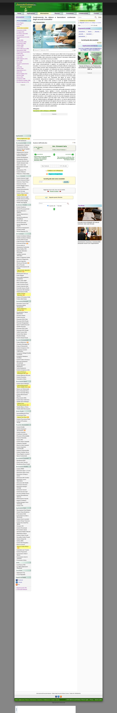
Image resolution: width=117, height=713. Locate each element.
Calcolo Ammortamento (23, 189)
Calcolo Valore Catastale (23, 441)
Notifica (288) (20, 45)
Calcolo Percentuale (22, 528)
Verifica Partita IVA (21, 539)
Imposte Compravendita (23, 450)
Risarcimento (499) (21, 41)
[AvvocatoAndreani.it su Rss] (61, 696)
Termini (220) (20, 68)
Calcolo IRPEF (20, 468)
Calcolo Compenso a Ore (23, 370)
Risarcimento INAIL (22, 398)
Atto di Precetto (21, 265)
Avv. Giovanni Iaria (39, 22)
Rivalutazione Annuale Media (22, 167)
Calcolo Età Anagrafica (22, 542)
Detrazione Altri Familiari (23, 477)
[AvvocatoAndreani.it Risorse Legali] (26, 5)
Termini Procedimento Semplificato (22, 218)
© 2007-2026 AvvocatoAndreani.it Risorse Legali (77, 699)
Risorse (57, 13)
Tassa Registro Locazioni (23, 454)
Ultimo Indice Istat (21, 164)
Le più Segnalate (21, 574)
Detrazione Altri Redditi (22, 482)
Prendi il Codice (54, 191)
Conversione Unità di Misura (22, 554)
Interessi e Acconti (21, 183)
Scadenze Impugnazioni (23, 227)
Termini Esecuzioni (21, 222)
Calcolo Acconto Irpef (22, 491)
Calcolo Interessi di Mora (23, 180)
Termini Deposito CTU (22, 231)
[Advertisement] (22, 110)
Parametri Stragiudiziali (22, 323)
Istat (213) (19, 72)
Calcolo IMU (20, 439)
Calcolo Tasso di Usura (22, 193)
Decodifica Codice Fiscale (23, 537)
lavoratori (89, 34)
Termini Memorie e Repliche (21, 211)
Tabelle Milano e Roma (22, 407)
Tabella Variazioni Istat (22, 163)
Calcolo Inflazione (21, 171)
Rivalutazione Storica (22, 159)
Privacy (91, 699)
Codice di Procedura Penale (22, 421)
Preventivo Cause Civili (22, 303)
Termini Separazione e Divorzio (22, 214)
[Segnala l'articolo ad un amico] (73, 50)
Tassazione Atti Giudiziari (23, 289)
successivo (68, 154)
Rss (19, 584)
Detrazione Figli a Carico (23, 472)
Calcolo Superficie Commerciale (21, 447)
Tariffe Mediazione (21, 368)
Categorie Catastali (21, 443)
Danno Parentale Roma (23, 391)
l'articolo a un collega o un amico (90, 22)
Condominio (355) (21, 43)
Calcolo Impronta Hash (22, 286)
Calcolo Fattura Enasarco (23, 359)
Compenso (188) (21, 78)
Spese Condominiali (22, 456)
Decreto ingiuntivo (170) (23, 82)
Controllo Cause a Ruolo (23, 288)
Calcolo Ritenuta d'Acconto (23, 375)
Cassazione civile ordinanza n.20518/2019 (44, 110)
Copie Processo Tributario (23, 241)
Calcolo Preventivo (21, 377)
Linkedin (20, 582)
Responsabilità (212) (22, 73)
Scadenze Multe (21, 229)
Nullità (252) (20, 53)
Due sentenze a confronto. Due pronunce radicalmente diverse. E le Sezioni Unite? (65, 158)
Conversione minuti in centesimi (22, 557)
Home (19, 13)
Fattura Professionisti (22, 346)
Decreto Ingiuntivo (21, 261)
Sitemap (57, 699)
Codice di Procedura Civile (23, 297)
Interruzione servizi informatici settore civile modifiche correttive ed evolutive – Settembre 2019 (42, 158)
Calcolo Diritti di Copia (22, 239)
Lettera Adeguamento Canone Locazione (22, 154)
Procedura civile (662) (22, 33)
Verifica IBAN (20, 540)
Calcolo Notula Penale (22, 337)
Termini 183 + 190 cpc (22, 220)
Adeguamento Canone (22, 152)
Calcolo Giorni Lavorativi (23, 519)
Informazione (44, 13)
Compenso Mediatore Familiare (22, 357)
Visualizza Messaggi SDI (23, 344)
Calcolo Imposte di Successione (21, 429)
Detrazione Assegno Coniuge (22, 487)
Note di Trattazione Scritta (23, 257)
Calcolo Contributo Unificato (24, 236)
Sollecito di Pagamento (22, 259)
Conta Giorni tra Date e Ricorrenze (22, 516)
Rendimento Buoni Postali (23, 464)
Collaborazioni (83, 13)
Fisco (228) (20, 60)
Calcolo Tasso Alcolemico (23, 512)
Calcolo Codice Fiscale (22, 535)
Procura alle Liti (21, 245)
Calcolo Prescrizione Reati (23, 419)
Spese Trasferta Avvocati (23, 324)
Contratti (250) (20, 55)
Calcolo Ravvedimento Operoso (22, 496)
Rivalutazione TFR (21, 170)
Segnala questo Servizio (55, 197)
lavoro (90, 31)
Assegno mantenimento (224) (23, 64)
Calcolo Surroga (21, 191)
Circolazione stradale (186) (23, 80)
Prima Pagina (20, 23)
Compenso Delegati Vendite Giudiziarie (24, 353)
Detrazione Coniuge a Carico (22, 475)
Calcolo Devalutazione (22, 157)
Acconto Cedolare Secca (23, 493)
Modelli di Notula (21, 335)
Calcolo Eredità (20, 427)
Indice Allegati (20, 275)
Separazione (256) (21, 50)
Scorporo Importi (21, 315)
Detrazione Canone (22, 489)
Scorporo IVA (20, 526)
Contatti (96, 13)
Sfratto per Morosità (22, 263)
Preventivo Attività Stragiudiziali (21, 306)
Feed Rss (19, 24)
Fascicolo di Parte (21, 243)
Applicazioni (31, 13)
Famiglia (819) (20, 32)
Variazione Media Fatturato (23, 531)
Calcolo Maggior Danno (23, 185)
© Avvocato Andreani (22, 589)
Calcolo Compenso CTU (23, 348)
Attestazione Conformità (23, 247)
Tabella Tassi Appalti (22, 202)
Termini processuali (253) (23, 52)
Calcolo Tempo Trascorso (23, 521)
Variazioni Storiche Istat (23, 161)
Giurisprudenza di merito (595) (23, 37)
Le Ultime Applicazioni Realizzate (22, 567)
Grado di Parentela (21, 437)
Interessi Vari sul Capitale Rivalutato (23, 149)
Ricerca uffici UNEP (22, 280)
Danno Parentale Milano (23, 392)
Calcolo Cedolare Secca (23, 452)
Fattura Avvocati (21, 317)
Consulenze (70, 13)
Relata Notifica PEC (22, 249)
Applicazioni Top (21, 572)
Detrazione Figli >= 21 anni (23, 470)
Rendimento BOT (21, 460)
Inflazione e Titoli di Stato (23, 173)
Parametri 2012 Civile (22, 328)
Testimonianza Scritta (22, 291)
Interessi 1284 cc (21, 187)
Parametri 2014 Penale (22, 321)
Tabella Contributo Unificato (24, 237)
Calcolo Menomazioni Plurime (22, 395)
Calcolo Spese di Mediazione (21, 365)
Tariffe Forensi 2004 (22, 332)
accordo (81, 34)
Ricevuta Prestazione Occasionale (22, 362)
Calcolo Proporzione (22, 551)
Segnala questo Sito (22, 587)
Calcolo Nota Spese (22, 334)
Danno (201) (20, 77)
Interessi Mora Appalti (22, 200)
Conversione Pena (21, 415)
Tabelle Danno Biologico (23, 401)
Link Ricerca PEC (21, 564)
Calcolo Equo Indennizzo (23, 399)
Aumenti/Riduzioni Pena (23, 413)
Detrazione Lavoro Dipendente (21, 480)
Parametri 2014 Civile (22, 319)
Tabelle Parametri (21, 326)
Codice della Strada (22, 299)
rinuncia (97, 31)
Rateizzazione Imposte (22, 498)
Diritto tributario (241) (22, 58)
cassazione (82, 31)
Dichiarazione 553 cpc (22, 273)
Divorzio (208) (20, 75)
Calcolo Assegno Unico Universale (22, 503)
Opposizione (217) (21, 70)
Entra (100, 17)
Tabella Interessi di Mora (23, 198)
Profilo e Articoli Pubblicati (59, 149)
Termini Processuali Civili (23, 209)
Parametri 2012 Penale (22, 330)
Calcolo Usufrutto (21, 432)
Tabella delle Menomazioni (23, 408)
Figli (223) (19, 67)
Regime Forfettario (21, 500)
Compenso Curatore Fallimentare (22, 350)
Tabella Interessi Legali (22, 197)
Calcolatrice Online (21, 379)
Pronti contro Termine (22, 462)
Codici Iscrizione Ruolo (22, 284)
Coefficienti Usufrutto (22, 434)
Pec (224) (19, 62)
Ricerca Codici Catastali (23, 445)
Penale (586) (20, 40)
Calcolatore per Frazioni (23, 550)
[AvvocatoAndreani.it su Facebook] (56, 696)
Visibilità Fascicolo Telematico (21, 255)
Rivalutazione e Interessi (23, 145)
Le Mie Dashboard (21, 140)
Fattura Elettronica (21, 342)
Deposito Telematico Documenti (22, 251)
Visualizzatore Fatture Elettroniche (22, 313)
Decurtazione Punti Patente (24, 510)
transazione (82, 36)
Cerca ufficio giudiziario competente (22, 278)
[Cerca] (68, 203)
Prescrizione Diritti (21, 514)
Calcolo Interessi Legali (22, 178)
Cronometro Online (21, 560)
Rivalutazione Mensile (22, 147)
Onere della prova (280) (23, 48)
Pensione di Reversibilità (23, 436)
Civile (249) (20, 57)
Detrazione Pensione (22, 484)
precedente (40, 154)
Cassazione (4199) (21, 30)
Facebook (20, 580)
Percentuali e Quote (22, 529)
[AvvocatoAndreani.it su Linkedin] (58, 696)
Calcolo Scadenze (21, 207)
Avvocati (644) (20, 35)
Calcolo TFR (20, 505)
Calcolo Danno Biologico (23, 383)
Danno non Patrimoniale (23, 389)
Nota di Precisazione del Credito (23, 267)
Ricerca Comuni (21, 544)
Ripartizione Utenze (22, 533)
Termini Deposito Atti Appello (22, 225)
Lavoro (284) (20, 46)
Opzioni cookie (98, 699)
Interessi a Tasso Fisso (22, 182)
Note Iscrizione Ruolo (22, 282)
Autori (18, 26)
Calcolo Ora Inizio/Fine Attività (22, 523)
